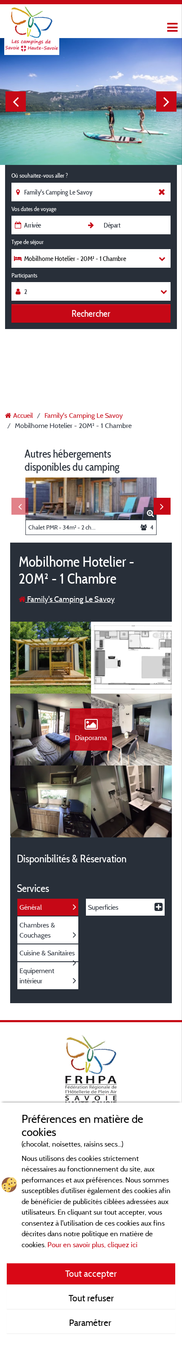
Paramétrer (91, 1322)
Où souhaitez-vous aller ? (39, 175)
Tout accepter (91, 1273)
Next (166, 101)
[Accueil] (31, 23)
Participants (24, 275)
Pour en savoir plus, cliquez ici (92, 1244)
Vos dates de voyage (33, 209)
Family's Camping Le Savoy (70, 599)
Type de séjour (27, 242)
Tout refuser (91, 1297)
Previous (16, 101)
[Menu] (171, 28)
